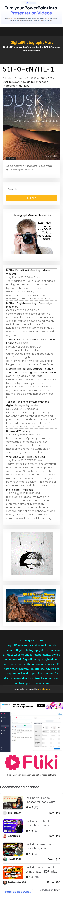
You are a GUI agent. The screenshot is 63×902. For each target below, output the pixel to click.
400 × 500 (47, 78)
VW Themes (44, 689)
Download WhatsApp (18, 431)
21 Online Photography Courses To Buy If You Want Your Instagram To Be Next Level (31, 370)
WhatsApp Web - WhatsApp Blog (25, 457)
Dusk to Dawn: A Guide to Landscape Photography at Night (25, 83)
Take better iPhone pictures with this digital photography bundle (27, 403)
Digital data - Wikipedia (19, 489)
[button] (31, 62)
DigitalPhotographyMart (31, 42)
